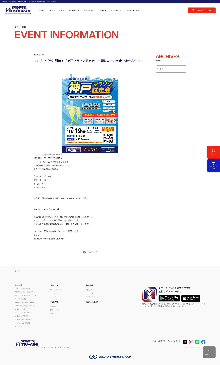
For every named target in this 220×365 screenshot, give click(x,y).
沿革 (51, 313)
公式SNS (53, 293)
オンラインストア (21, 326)
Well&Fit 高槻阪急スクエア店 (25, 306)
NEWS (42, 10)
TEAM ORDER (132, 10)
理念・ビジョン (55, 310)
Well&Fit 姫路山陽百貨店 (23, 319)
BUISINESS (74, 10)
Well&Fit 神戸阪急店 (22, 316)
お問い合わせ (92, 302)
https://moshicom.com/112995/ (49, 238)
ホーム (17, 271)
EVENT (62, 10)
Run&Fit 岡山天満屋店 (22, 323)
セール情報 (89, 293)
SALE (52, 10)
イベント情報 (90, 297)
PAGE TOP (209, 354)
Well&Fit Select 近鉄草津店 (24, 302)
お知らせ (89, 290)
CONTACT (116, 10)
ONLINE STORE (203, 10)
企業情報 (53, 307)
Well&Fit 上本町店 (21, 309)
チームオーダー (55, 297)
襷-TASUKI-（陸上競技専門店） (26, 295)
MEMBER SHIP (213, 168)
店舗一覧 (19, 285)
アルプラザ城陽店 (21, 299)
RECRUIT (88, 10)
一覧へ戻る (92, 252)
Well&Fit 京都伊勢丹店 (22, 289)
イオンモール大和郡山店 (23, 313)
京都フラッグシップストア (24, 292)
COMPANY (102, 10)
